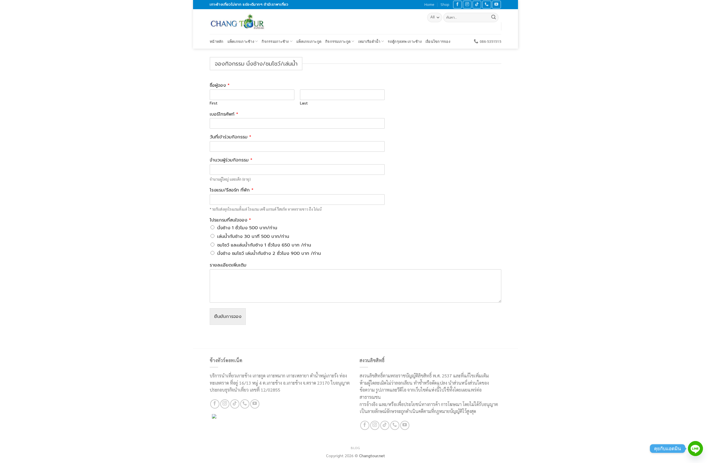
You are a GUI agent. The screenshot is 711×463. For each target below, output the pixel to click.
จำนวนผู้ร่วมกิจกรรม (231, 160)
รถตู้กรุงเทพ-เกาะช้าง (404, 41)
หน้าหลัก (217, 41)
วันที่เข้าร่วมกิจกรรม (230, 137)
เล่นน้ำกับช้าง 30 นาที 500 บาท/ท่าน (253, 236)
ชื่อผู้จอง (220, 85)
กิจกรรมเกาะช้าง (275, 41)
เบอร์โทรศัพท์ (224, 114)
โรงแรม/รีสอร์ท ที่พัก (232, 190)
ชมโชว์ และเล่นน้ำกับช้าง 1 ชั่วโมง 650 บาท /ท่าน (264, 245)
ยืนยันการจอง (227, 316)
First (213, 103)
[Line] (695, 448)
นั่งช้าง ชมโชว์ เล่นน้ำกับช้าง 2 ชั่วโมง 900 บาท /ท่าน (269, 253)
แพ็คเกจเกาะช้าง (240, 41)
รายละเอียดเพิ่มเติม (228, 265)
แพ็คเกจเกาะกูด (308, 41)
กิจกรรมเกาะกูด (338, 41)
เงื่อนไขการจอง (437, 41)
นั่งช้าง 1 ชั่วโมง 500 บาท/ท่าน (247, 228)
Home (429, 4)
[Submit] (493, 17)
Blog (355, 447)
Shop (444, 4)
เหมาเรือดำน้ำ (369, 41)
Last (304, 103)
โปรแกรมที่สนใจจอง (230, 220)
